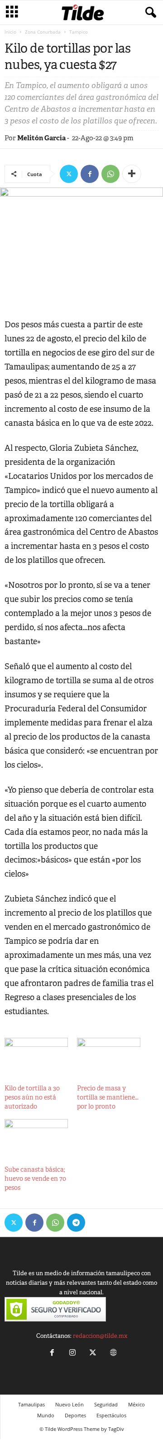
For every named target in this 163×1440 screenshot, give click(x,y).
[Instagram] (72, 1353)
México (136, 1404)
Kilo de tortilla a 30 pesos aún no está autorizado (32, 1097)
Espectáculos (111, 1415)
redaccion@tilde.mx (100, 1336)
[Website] (112, 1353)
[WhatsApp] (110, 174)
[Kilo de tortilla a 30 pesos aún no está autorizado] (36, 1056)
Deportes (75, 1415)
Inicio (10, 32)
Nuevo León (69, 1404)
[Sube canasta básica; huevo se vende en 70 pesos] (36, 1137)
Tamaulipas (31, 1404)
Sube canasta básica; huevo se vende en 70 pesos (35, 1178)
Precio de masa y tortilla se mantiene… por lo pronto (108, 1097)
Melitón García (41, 137)
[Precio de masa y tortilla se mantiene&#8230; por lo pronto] (108, 1056)
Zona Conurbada (43, 32)
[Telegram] (76, 1222)
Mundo (45, 1415)
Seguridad (106, 1404)
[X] (69, 174)
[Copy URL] (97, 1222)
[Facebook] (90, 174)
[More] (131, 174)
